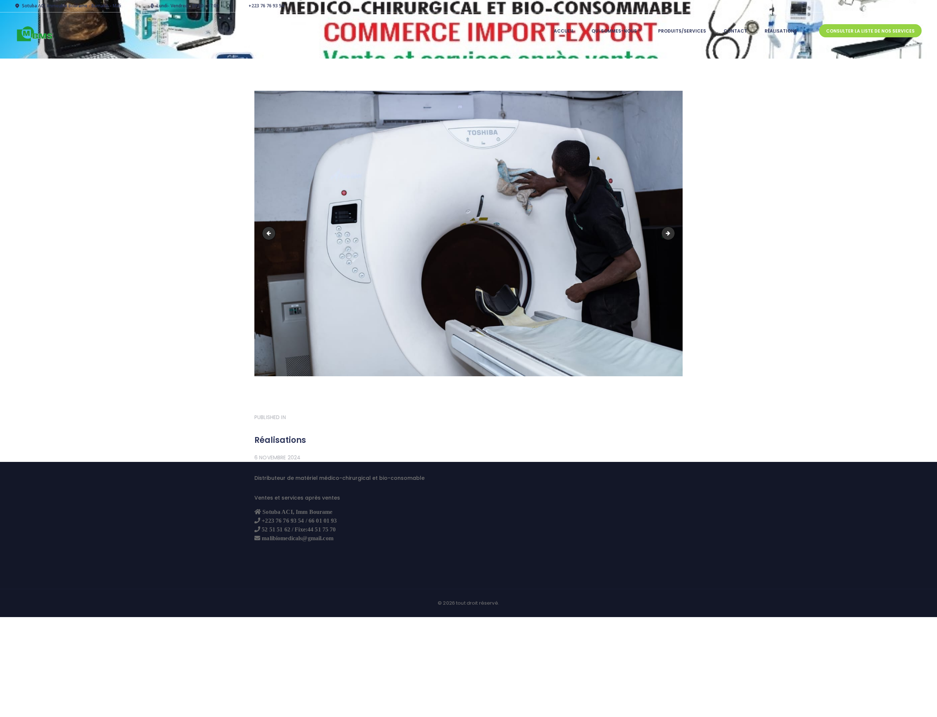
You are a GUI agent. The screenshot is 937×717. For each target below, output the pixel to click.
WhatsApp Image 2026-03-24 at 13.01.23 (270, 233)
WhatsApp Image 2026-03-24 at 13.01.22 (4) (672, 233)
